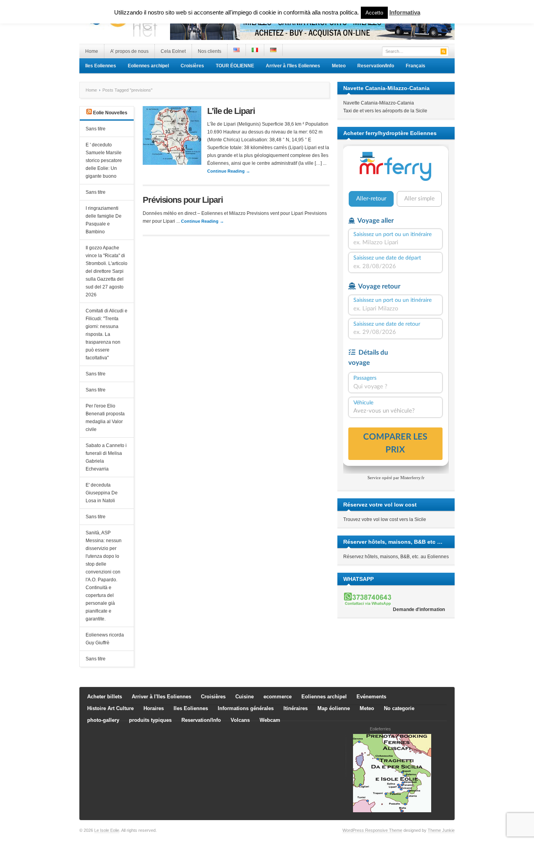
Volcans (240, 720)
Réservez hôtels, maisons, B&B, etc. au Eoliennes (396, 556)
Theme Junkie (441, 830)
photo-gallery (103, 720)
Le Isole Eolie (106, 830)
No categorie (399, 708)
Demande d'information (419, 609)
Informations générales (246, 708)
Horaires (153, 708)
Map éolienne (333, 708)
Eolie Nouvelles (110, 112)
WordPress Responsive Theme (372, 830)
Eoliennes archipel (148, 66)
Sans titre (96, 129)
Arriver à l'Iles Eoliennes (161, 697)
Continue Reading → (228, 171)
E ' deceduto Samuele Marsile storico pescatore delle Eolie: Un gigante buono (104, 160)
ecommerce (277, 697)
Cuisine (244, 697)
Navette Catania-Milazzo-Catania (378, 103)
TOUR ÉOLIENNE (235, 66)
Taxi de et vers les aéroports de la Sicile (385, 111)
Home (91, 51)
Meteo (339, 66)
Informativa (404, 12)
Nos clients (209, 51)
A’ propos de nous (129, 51)
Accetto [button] (374, 13)
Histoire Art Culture (110, 708)
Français (415, 66)
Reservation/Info (375, 66)
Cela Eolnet (173, 51)
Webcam (270, 720)
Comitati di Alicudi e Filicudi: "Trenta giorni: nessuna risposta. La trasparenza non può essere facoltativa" (106, 334)
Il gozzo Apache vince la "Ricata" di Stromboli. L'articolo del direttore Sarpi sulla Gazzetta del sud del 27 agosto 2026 (106, 271)
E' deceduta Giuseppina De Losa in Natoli (102, 492)
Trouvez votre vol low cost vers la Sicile (384, 519)
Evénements (371, 697)
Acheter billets (104, 697)
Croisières (192, 66)
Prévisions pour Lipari (183, 200)
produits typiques (150, 720)
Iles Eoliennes (100, 66)
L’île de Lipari (231, 111)
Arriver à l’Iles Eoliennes (293, 66)
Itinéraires (295, 708)
